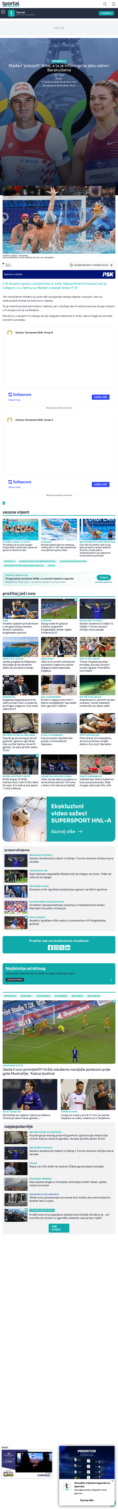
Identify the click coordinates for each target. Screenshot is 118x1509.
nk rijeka (77, 996)
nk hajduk (94, 996)
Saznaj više (87, 1500)
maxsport (10, 996)
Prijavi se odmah (14, 980)
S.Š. (60, 78)
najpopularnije (18, 1126)
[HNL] (59, 819)
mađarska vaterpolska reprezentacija (23, 566)
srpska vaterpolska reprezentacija (37, 561)
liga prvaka (43, 996)
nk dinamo (61, 996)
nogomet (26, 996)
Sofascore (68, 408)
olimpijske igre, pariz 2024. (73, 561)
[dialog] (87, 1476)
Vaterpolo (9, 561)
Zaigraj (104, 577)
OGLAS (59, 28)
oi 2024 (51, 566)
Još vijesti (56, 1228)
